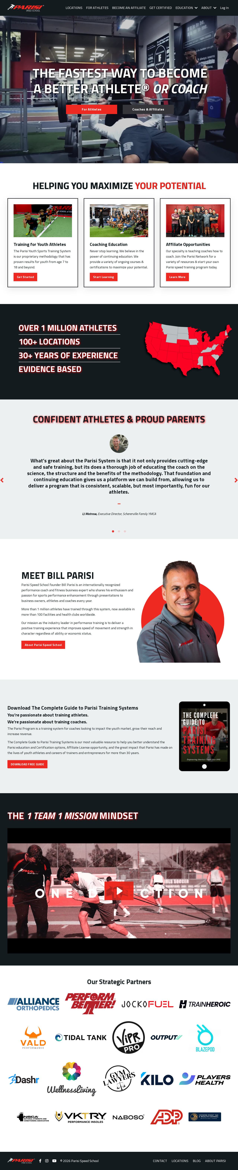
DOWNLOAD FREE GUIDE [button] (27, 764)
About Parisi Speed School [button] (43, 645)
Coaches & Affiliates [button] (148, 109)
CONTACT (160, 1160)
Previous (2, 480)
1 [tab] (113, 531)
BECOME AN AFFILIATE (129, 7)
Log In (224, 7)
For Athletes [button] (91, 109)
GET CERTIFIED (160, 7)
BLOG (197, 1160)
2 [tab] (119, 531)
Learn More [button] (177, 277)
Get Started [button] (25, 277)
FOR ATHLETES (97, 7)
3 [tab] (125, 531)
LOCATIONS (74, 7)
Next (236, 480)
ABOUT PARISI (215, 1160)
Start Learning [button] (103, 277)
